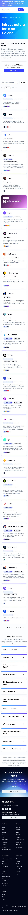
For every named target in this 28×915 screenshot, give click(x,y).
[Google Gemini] (15, 906)
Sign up (18, 827)
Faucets (18, 837)
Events (3, 871)
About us (18, 859)
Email (3, 899)
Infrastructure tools (15, 17)
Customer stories (6, 864)
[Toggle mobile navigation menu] (25, 10)
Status (18, 829)
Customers (19, 864)
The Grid (21, 762)
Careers (18, 861)
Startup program (6, 876)
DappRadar (20, 763)
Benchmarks (19, 844)
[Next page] (23, 627)
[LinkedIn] (6, 809)
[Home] (6, 10)
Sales (3, 894)
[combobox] (8, 87)
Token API (4, 844)
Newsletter (5, 874)
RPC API (4, 829)
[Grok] (25, 906)
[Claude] (22, 906)
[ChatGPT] (13, 906)
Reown (24, 763)
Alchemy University (7, 859)
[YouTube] (10, 809)
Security (18, 871)
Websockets (5, 839)
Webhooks (4, 837)
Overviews (5, 866)
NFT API (4, 834)
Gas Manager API (6, 849)
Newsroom (19, 866)
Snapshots (19, 847)
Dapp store (5, 17)
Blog (3, 861)
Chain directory (20, 842)
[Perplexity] (18, 906)
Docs (17, 832)
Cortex (3, 827)
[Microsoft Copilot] (20, 906)
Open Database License (8, 763)
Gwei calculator (20, 839)
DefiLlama (15, 763)
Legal (17, 874)
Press (3, 897)
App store (4, 869)
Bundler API (5, 847)
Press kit (18, 869)
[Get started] (14, 3)
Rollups (4, 832)
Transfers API (5, 842)
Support (18, 834)
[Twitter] (3, 809)
